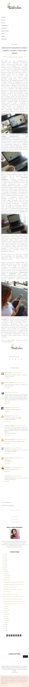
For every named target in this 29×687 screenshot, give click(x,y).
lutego (5, 618)
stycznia (5, 620)
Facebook (14, 519)
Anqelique (7, 407)
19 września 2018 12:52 (13, 392)
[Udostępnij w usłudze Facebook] (18, 359)
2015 (4, 626)
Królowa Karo (8, 476)
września (6, 577)
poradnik (20, 57)
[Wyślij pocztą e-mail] (9, 359)
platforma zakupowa (11, 57)
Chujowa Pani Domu (9, 382)
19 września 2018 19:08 (21, 425)
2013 (4, 630)
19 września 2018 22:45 (21, 439)
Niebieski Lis (7, 448)
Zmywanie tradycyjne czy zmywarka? (10, 594)
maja (5, 612)
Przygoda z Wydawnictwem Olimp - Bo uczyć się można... (14, 601)
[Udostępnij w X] (15, 359)
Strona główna (14, 510)
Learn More (12, 685)
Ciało (3, 22)
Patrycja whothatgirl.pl (10, 425)
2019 (4, 568)
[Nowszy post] (2, 510)
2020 (4, 566)
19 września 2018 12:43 (20, 382)
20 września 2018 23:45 (18, 457)
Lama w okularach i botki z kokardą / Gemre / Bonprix (13, 596)
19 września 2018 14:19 (15, 407)
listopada (6, 573)
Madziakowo (8, 467)
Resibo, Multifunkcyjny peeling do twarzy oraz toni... (13, 603)
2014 (4, 628)
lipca (5, 608)
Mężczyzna (5, 30)
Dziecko (4, 28)
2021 (4, 564)
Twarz (3, 17)
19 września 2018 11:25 (17, 372)
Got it (19, 685)
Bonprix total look (6, 591)
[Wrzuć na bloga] (12, 359)
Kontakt (14, 517)
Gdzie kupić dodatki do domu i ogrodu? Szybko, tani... (13, 584)
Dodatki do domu (18, 56)
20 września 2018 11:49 (16, 448)
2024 (4, 558)
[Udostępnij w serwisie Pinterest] (21, 359)
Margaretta (7, 416)
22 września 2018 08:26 (17, 476)
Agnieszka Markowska (10, 439)
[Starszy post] (27, 510)
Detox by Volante (6, 579)
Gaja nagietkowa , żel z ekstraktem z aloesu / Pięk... (13, 589)
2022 (4, 562)
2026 (4, 554)
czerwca (5, 610)
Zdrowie (4, 39)
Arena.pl (10, 56)
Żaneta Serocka (8, 372)
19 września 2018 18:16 (15, 416)
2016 (4, 624)
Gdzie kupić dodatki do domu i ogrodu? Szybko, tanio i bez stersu (14, 50)
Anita (6, 392)
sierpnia (5, 606)
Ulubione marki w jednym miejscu (10, 586)
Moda (3, 36)
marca (5, 616)
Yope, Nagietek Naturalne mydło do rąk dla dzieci (13, 599)
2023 (4, 560)
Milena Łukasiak (8, 457)
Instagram (14, 522)
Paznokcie (4, 25)
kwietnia (6, 614)
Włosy (3, 20)
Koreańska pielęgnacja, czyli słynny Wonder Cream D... (14, 582)
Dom (2, 33)
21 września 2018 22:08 (16, 467)
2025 (4, 556)
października (6, 575)
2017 (4, 622)
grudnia (5, 571)
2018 (4, 569)
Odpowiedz (7, 378)
